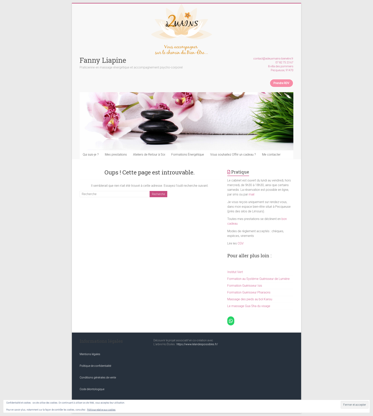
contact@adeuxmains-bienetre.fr (273, 58)
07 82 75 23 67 (284, 62)
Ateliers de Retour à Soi (149, 154)
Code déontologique (92, 389)
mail (251, 194)
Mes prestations (116, 154)
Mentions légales (90, 354)
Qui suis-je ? (91, 154)
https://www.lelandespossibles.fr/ (197, 344)
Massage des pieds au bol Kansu (249, 299)
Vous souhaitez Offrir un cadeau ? (233, 154)
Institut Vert (235, 272)
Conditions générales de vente (98, 377)
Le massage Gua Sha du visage (248, 306)
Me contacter (271, 154)
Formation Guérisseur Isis (244, 285)
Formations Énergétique (187, 154)
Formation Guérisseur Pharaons (248, 292)
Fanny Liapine (103, 60)
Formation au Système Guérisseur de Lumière (258, 279)
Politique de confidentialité (95, 365)
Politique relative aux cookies (101, 409)
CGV (241, 243)
